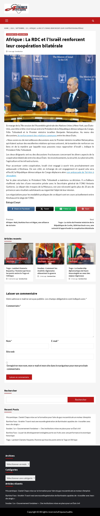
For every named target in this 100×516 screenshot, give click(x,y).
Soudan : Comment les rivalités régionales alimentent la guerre (47, 271)
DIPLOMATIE (23, 34)
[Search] (93, 21)
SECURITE (51, 261)
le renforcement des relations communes (37, 135)
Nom (9, 341)
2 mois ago (74, 279)
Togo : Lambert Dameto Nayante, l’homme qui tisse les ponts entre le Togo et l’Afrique (18, 272)
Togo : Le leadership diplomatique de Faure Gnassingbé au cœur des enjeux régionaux (79, 272)
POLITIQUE (10, 261)
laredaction (19, 51)
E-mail (55, 341)
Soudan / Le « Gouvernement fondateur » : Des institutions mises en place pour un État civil (43, 428)
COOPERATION (12, 34)
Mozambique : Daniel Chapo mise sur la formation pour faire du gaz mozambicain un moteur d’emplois (48, 417)
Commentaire (13, 305)
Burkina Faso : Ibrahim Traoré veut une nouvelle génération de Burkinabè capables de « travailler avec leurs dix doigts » (48, 422)
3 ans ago (11, 51)
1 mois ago (43, 276)
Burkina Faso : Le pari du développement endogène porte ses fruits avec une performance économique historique (48, 434)
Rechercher (10, 390)
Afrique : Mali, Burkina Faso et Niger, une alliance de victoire (27, 222)
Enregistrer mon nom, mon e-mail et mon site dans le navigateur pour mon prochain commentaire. (47, 367)
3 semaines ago (13, 279)
